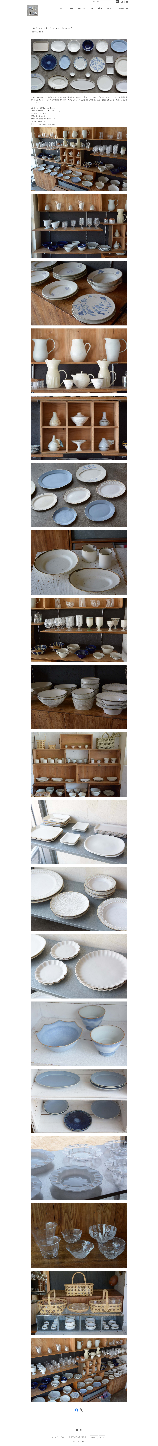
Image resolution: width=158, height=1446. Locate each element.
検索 (117, 1)
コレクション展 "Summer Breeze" (51, 28)
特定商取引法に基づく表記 (77, 1437)
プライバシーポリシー (59, 1437)
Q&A (91, 8)
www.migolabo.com (47, 124)
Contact (110, 8)
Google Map (123, 8)
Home (61, 8)
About (71, 8)
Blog (100, 8)
